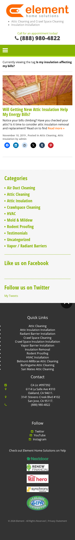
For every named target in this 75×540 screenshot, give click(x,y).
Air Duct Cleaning (21, 188)
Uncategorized (18, 239)
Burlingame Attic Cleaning (37, 365)
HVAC (11, 213)
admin (23, 139)
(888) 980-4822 (40, 405)
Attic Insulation (19, 201)
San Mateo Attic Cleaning (37, 369)
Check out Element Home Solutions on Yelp (37, 450)
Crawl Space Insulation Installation (37, 342)
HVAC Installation (37, 357)
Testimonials (17, 233)
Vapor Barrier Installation (37, 345)
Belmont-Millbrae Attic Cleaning (37, 361)
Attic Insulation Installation (37, 330)
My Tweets (11, 296)
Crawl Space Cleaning (37, 338)
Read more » (56, 128)
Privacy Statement (57, 520)
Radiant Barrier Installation (37, 334)
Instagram (39, 439)
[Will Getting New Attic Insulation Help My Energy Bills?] (37, 90)
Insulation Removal (37, 349)
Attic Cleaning (48, 135)
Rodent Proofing (20, 226)
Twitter (39, 431)
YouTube (40, 435)
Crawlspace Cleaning (23, 207)
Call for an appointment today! (37, 33)
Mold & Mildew (19, 220)
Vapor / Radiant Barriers (27, 246)
